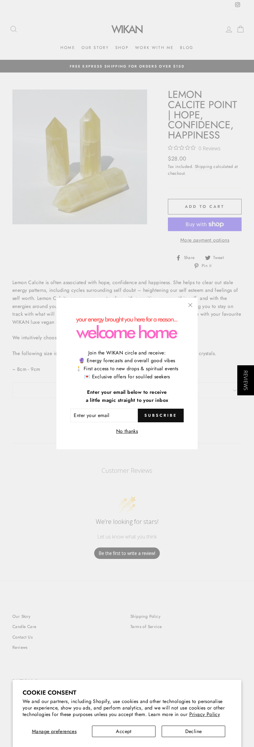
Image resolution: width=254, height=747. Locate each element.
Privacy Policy (204, 714)
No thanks (127, 431)
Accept (123, 731)
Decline (193, 731)
